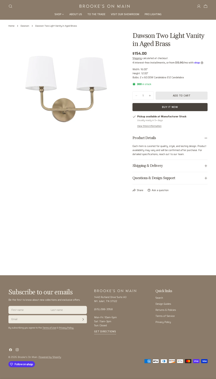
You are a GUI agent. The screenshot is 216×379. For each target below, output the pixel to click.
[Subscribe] (83, 319)
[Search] (10, 6)
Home (11, 26)
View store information (149, 126)
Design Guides (163, 304)
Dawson (25, 26)
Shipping (137, 58)
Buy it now (170, 107)
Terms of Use (49, 328)
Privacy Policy (163, 322)
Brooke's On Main (27, 357)
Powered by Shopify (49, 357)
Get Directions (105, 331)
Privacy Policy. (66, 328)
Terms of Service (165, 316)
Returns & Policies (165, 310)
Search (159, 298)
